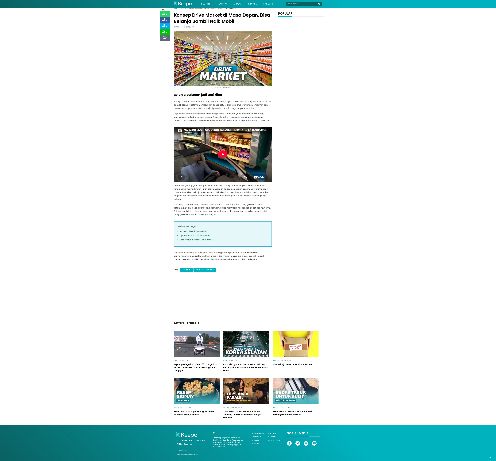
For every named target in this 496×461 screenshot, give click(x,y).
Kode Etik (272, 437)
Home (175, 9)
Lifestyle (205, 3)
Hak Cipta (272, 433)
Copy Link (165, 37)
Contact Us (256, 437)
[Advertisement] (248, 300)
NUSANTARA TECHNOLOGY (193, 440)
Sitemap (255, 443)
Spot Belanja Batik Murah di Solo (194, 231)
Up (490, 457)
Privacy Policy (274, 440)
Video (237, 3)
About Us (255, 440)
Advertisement (258, 433)
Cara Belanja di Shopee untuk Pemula (197, 240)
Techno (222, 3)
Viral (175, 360)
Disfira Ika (190, 27)
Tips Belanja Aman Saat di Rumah (195, 235)
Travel (252, 3)
